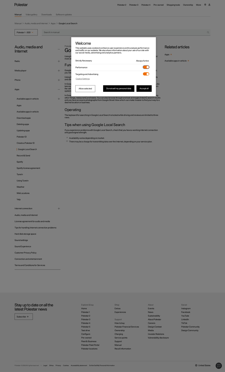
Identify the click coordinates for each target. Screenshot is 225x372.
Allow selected (85, 89)
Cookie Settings (83, 79)
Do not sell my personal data (118, 88)
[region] (113, 66)
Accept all (144, 88)
